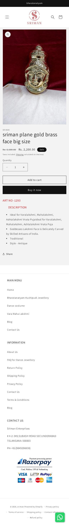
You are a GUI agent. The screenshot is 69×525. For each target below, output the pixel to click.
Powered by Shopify (33, 506)
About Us (12, 352)
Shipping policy (34, 512)
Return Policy (14, 367)
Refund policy (36, 517)
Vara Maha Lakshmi (18, 313)
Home (10, 289)
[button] (7, 17)
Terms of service (15, 512)
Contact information (54, 512)
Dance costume (16, 305)
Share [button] (9, 254)
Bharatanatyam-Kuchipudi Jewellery (28, 297)
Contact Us (13, 329)
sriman (20, 506)
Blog (9, 321)
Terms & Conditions (18, 399)
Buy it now (34, 190)
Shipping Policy (16, 375)
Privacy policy (52, 506)
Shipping (20, 154)
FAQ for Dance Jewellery (21, 359)
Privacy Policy (14, 383)
